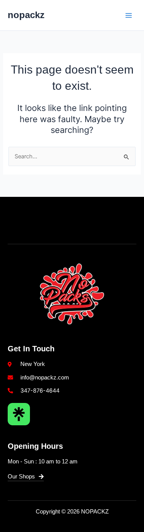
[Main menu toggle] (128, 15)
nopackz (26, 15)
